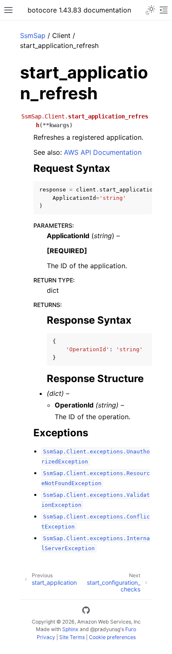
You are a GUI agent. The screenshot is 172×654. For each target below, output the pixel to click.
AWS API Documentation (103, 152)
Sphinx (70, 629)
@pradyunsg (105, 629)
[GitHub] (86, 611)
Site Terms (72, 637)
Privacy (46, 637)
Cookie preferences (112, 637)
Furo (130, 629)
